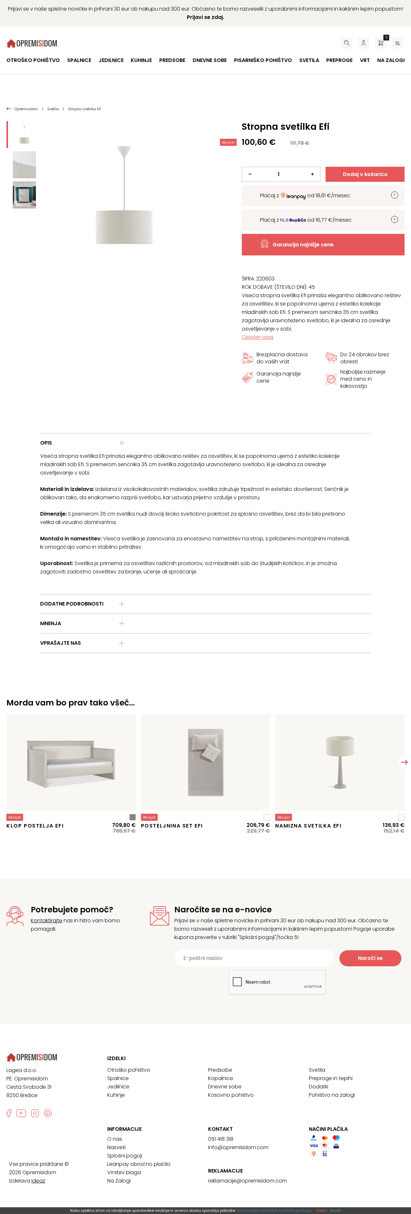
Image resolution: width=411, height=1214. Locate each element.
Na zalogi (391, 60)
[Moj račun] (363, 43)
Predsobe (172, 60)
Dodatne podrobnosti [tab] (71, 603)
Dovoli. (335, 1210)
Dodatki (318, 1086)
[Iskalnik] (346, 43)
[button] (404, 762)
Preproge (339, 60)
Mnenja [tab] (50, 623)
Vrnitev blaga (124, 1172)
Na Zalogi (119, 1180)
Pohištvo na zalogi (332, 1095)
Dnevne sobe (210, 60)
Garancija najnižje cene (303, 244)
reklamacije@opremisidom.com (247, 1180)
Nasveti (116, 1147)
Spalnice (79, 60)
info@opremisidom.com (238, 1147)
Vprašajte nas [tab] (60, 643)
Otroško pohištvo (33, 60)
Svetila (309, 60)
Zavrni (321, 1210)
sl (397, 43)
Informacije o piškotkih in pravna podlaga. (274, 1210)
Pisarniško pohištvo (263, 60)
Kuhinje (141, 60)
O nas (114, 1139)
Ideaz (38, 1180)
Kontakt (220, 1129)
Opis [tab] (46, 443)
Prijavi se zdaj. (205, 17)
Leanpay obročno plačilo (139, 1164)
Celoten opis (258, 337)
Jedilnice (111, 60)
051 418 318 (220, 1139)
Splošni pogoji (124, 1155)
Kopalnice (220, 1078)
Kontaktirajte (46, 920)
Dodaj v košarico (365, 174)
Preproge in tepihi (331, 1078)
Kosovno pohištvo (231, 1095)
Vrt (365, 60)
